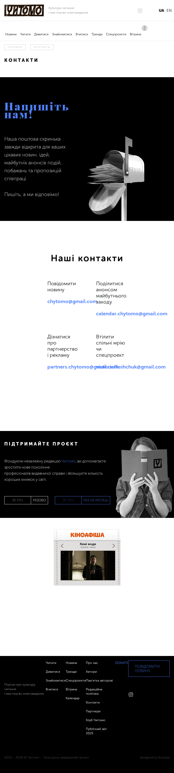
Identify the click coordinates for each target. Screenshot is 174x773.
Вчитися (82, 34)
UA (161, 10)
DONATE (121, 663)
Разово (39, 500)
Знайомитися (62, 34)
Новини (11, 34)
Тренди (97, 34)
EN (169, 10)
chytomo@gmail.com (72, 301)
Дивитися (41, 34)
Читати (25, 34)
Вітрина (135, 34)
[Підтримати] (144, 28)
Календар (73, 698)
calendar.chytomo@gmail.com (131, 314)
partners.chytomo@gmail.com (82, 367)
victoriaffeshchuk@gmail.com (131, 367)
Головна (15, 47)
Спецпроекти (116, 34)
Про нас (92, 663)
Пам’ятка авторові (99, 680)
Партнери (93, 711)
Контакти (93, 702)
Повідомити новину (147, 668)
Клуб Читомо (95, 720)
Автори (91, 672)
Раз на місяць (95, 500)
